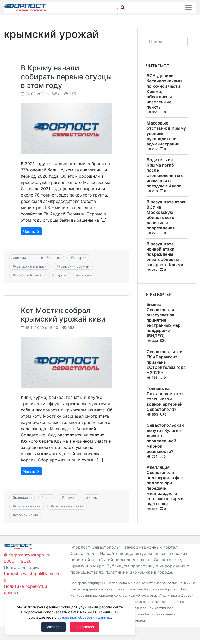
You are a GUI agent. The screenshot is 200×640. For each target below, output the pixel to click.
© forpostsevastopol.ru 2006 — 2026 (27, 558)
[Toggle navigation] (188, 7)
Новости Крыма (28, 275)
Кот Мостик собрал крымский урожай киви (63, 315)
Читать (29, 231)
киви (48, 497)
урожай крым (26, 515)
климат (70, 497)
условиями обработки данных (84, 617)
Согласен (53, 627)
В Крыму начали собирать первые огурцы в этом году (66, 76)
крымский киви (28, 506)
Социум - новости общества (37, 258)
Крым (93, 497)
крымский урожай (74, 266)
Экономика (22, 497)
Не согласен (84, 627)
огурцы (60, 275)
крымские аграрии (30, 266)
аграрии (79, 258)
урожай (84, 275)
